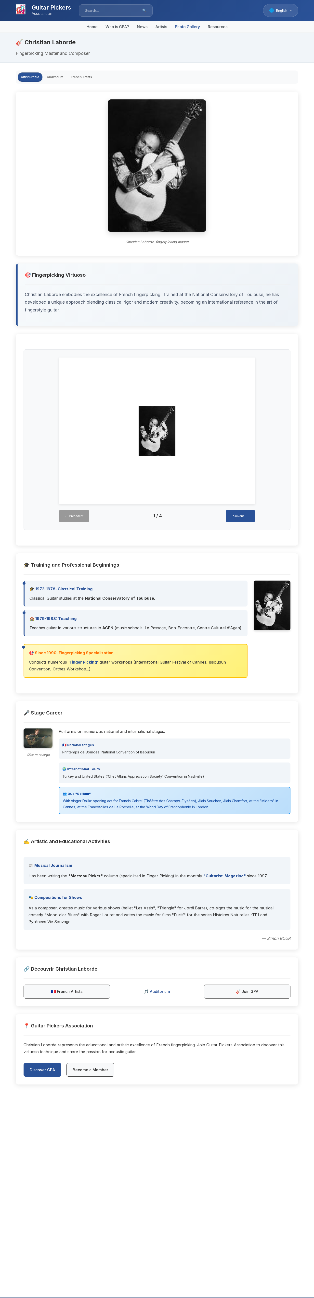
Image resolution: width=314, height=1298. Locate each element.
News (142, 26)
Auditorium (55, 77)
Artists (161, 26)
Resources (217, 26)
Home (92, 26)
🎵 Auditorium (157, 991)
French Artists (81, 77)
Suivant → (240, 516)
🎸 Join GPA (247, 991)
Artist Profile (30, 77)
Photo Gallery (187, 26)
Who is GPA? (117, 26)
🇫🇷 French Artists (66, 991)
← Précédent (74, 516)
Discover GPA (42, 1069)
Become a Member (90, 1069)
